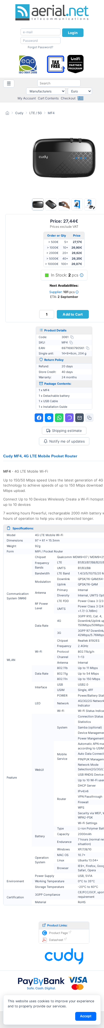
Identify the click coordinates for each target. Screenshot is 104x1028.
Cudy (19, 113)
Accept (85, 1016)
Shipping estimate (67, 430)
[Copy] (72, 337)
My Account (27, 98)
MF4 (51, 113)
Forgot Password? (40, 47)
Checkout (68, 98)
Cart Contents (48, 98)
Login (73, 33)
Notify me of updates (67, 441)
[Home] (7, 114)
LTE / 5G (35, 113)
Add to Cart (73, 314)
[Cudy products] (64, 956)
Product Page (58, 933)
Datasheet (56, 940)
